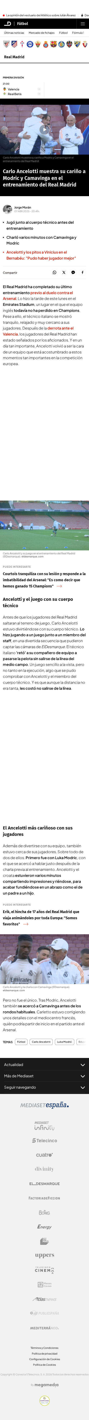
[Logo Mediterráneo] (44, 1327)
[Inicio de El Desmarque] (7, 24)
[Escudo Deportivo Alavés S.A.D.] (30, 44)
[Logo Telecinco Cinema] (44, 1270)
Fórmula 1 (78, 32)
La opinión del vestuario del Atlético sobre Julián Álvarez (41, 15)
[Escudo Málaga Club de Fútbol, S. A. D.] (77, 44)
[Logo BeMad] (44, 1241)
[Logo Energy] (44, 1227)
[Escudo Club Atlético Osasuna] (85, 44)
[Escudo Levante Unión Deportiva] (69, 44)
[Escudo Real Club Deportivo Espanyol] (45, 44)
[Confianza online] (45, 1404)
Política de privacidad (44, 1353)
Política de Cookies (44, 1364)
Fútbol (22, 24)
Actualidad (13, 1064)
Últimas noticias (14, 32)
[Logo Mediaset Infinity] (44, 1126)
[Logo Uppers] (44, 1256)
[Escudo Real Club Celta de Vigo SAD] (22, 44)
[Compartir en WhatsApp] (54, 272)
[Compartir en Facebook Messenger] (73, 272)
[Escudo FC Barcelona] (53, 44)
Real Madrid (14, 57)
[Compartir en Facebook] (82, 272)
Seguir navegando (20, 1087)
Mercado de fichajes (42, 32)
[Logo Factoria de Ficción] (44, 1198)
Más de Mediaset (19, 1075)
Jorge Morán (22, 207)
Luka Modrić (64, 1042)
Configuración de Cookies (44, 1359)
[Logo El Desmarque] (45, 1183)
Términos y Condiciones (44, 1347)
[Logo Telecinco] (44, 1140)
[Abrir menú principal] (83, 24)
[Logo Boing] (44, 1212)
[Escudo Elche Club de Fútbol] (37, 44)
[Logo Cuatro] (44, 1155)
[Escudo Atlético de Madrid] (14, 44)
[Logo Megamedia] (46, 1385)
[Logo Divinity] (44, 1169)
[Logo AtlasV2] (44, 1299)
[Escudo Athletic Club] (6, 44)
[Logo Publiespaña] (44, 1313)
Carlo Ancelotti (41, 1042)
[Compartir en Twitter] (63, 272)
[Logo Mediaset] (44, 1107)
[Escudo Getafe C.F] (61, 44)
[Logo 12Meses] (45, 1284)
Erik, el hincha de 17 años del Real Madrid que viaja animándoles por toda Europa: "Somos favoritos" (41, 918)
